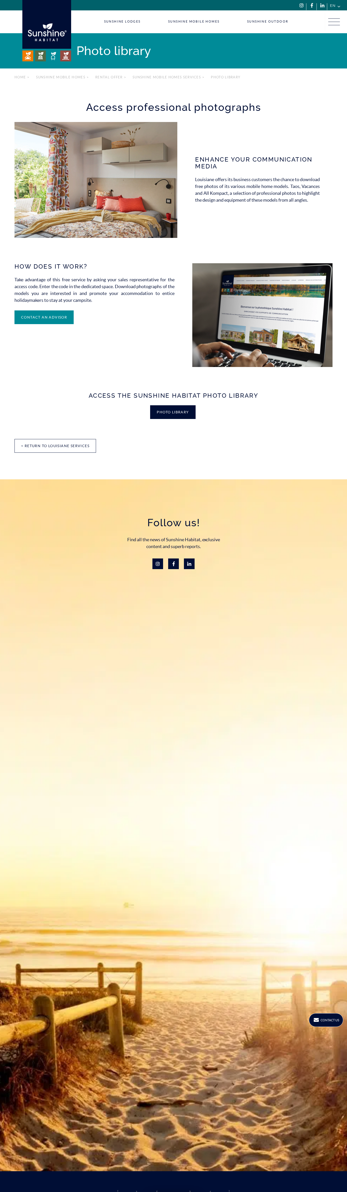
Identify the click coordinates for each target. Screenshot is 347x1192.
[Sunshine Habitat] (46, 30)
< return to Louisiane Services (55, 446)
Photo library (173, 412)
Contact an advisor (44, 317)
